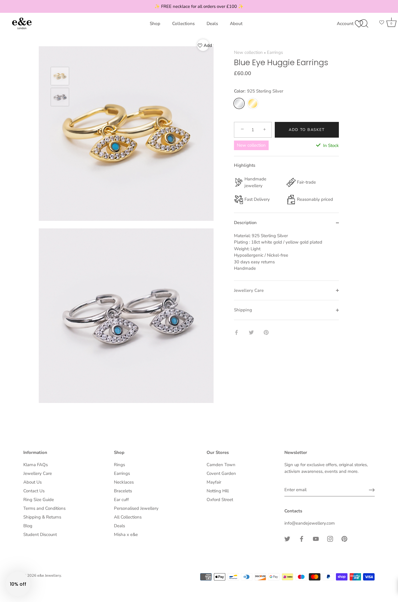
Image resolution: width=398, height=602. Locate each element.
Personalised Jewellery (136, 508)
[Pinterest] (344, 538)
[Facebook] (301, 538)
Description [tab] (245, 223)
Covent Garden (221, 473)
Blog (27, 526)
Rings (119, 465)
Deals (212, 23)
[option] (59, 77)
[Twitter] (287, 538)
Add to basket (307, 129)
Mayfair (214, 482)
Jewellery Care (37, 473)
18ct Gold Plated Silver (253, 103)
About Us (32, 482)
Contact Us (34, 491)
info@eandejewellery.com (309, 523)
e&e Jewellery (49, 575)
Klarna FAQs (35, 465)
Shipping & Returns (42, 517)
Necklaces (124, 482)
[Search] (364, 23)
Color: (258, 91)
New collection (248, 52)
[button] (18, 584)
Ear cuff (121, 499)
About (236, 23)
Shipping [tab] (243, 310)
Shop (155, 23)
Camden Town (221, 465)
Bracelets (123, 491)
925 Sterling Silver (239, 103)
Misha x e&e (126, 534)
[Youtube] (316, 538)
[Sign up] (372, 490)
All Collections (128, 517)
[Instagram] (330, 538)
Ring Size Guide (38, 499)
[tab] (286, 256)
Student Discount (40, 534)
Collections (183, 23)
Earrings (275, 52)
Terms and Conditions (44, 508)
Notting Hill (218, 491)
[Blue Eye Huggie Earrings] (60, 76)
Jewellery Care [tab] (249, 290)
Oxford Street (220, 499)
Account (345, 23)
